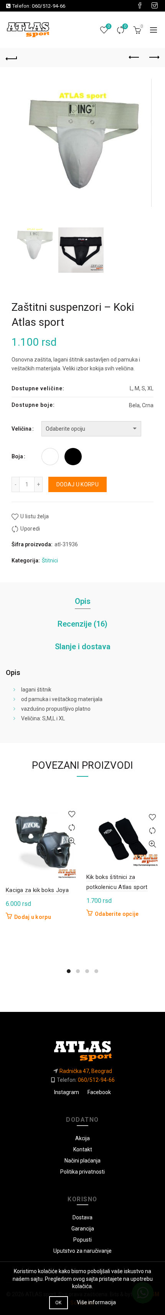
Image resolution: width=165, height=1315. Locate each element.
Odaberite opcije (117, 914)
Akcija (82, 1138)
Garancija (82, 1228)
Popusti (82, 1240)
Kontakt (82, 1149)
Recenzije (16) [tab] (82, 623)
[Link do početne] (82, 1048)
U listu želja (34, 516)
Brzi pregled (72, 841)
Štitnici (50, 560)
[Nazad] (11, 57)
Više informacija (96, 1302)
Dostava (82, 1217)
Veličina (21, 429)
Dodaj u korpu (77, 484)
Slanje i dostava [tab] (83, 646)
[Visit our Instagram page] (154, 6)
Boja (17, 456)
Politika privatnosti (82, 1172)
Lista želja (108, 26)
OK (58, 1302)
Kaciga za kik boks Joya (37, 890)
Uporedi (125, 26)
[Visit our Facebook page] (139, 6)
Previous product (134, 57)
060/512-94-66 (48, 6)
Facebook (99, 1092)
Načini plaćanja (82, 1160)
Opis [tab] (83, 601)
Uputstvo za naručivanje (82, 1251)
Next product (153, 57)
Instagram (66, 1092)
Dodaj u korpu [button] (32, 917)
